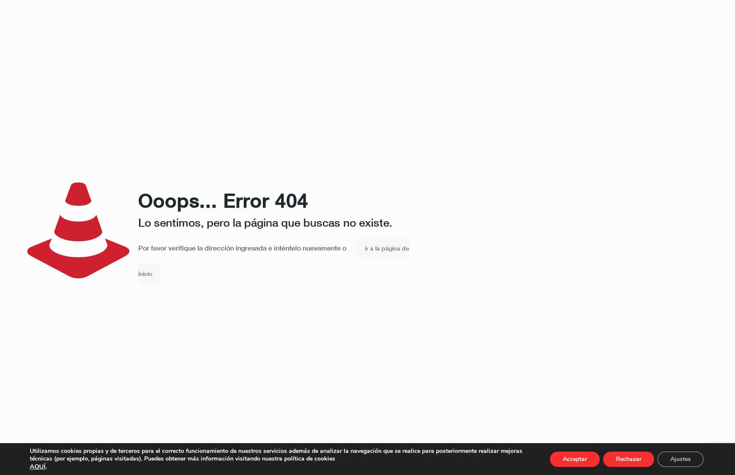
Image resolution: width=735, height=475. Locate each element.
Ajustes (680, 459)
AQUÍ (38, 466)
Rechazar (628, 459)
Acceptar (575, 459)
